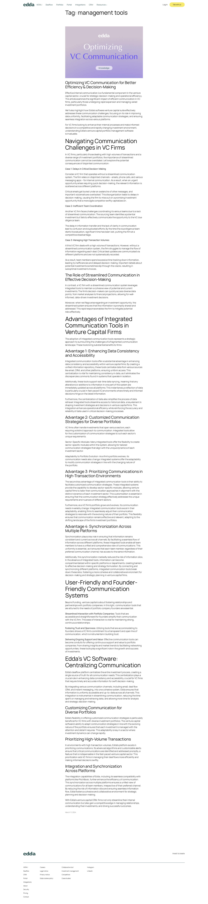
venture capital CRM (87, 800)
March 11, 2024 (70, 812)
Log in (165, 4)
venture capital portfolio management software (110, 130)
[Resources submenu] (106, 4)
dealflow (76, 672)
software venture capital (107, 110)
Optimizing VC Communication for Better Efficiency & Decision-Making (100, 84)
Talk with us (177, 4)
